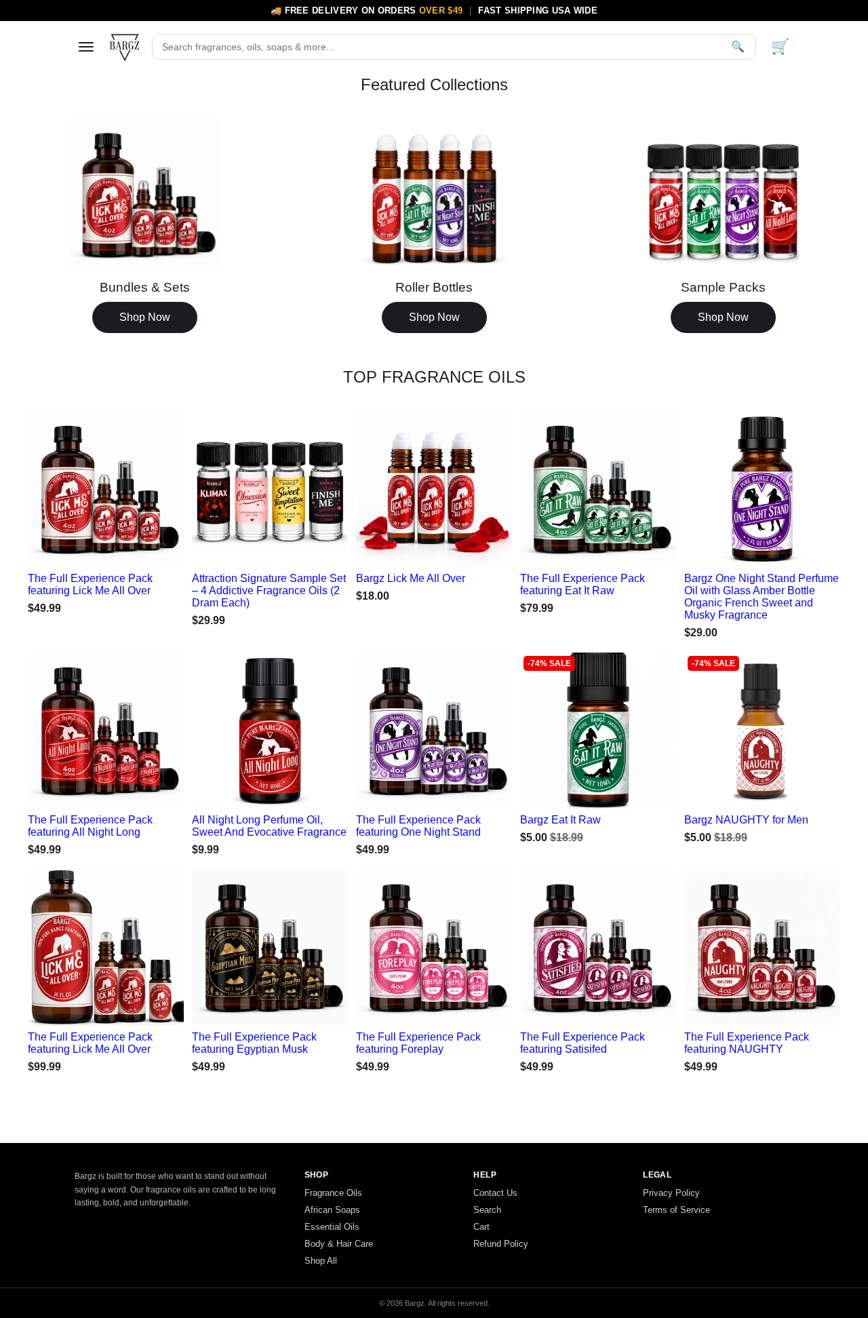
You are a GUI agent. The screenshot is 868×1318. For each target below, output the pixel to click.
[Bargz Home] (124, 47)
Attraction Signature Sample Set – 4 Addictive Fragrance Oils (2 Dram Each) (269, 590)
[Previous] (52, 485)
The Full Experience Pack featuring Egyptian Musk (254, 1043)
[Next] (159, 485)
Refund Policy (500, 1244)
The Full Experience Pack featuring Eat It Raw (582, 584)
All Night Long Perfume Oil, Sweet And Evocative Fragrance (269, 826)
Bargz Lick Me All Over (410, 578)
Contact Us (495, 1193)
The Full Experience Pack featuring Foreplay (418, 1043)
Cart (481, 1227)
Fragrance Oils (333, 1193)
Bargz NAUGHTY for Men (746, 820)
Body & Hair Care (338, 1244)
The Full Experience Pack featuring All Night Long (90, 826)
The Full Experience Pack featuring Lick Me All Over (90, 584)
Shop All (320, 1261)
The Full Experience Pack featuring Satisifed (582, 1043)
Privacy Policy (671, 1193)
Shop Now (144, 317)
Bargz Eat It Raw (560, 820)
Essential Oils (331, 1227)
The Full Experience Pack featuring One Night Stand (418, 826)
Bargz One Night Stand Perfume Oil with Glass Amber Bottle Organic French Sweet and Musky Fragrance (761, 597)
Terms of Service (676, 1210)
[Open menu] (86, 47)
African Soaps (332, 1210)
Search (487, 1210)
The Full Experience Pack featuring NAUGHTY (746, 1043)
